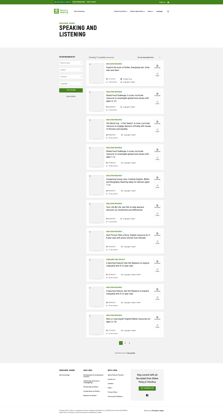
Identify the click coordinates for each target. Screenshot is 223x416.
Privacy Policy (112, 392)
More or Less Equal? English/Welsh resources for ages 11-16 (128, 321)
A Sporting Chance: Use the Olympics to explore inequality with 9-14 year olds (127, 293)
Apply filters (71, 90)
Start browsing (79, 11)
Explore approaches (136, 11)
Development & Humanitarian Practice (93, 375)
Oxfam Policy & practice (63, 2)
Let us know (131, 353)
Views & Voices (91, 2)
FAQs (109, 388)
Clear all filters (71, 96)
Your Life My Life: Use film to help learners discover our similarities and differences (125, 209)
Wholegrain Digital (158, 411)
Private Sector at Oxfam (91, 391)
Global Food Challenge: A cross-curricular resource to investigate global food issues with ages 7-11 (127, 154)
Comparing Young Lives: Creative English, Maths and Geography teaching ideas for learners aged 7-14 (127, 182)
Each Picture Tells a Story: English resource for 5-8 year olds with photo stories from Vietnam (128, 237)
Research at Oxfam (89, 395)
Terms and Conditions (115, 396)
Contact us (111, 379)
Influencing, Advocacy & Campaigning (91, 381)
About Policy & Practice (115, 375)
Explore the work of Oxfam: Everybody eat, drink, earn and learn (128, 69)
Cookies (110, 383)
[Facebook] (168, 2)
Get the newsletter (147, 388)
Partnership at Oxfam (90, 387)
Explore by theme (120, 11)
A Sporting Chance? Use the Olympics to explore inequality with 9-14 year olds (127, 265)
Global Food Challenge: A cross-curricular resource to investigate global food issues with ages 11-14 (127, 98)
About (150, 11)
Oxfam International (79, 2)
